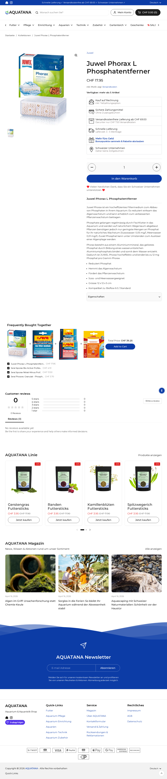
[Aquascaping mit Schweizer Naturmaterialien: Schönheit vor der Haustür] (136, 573)
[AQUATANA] (18, 12)
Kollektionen (24, 35)
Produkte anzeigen (150, 455)
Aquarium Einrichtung (58, 721)
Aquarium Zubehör (57, 737)
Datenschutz (134, 721)
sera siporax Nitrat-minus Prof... (26, 372)
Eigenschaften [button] (96, 296)
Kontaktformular (96, 721)
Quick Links (11, 773)
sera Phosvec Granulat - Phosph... (27, 376)
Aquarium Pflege (55, 716)
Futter (49, 710)
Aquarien (51, 726)
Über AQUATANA (96, 716)
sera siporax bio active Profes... (26, 368)
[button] (147, 12)
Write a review (152, 401)
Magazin (91, 710)
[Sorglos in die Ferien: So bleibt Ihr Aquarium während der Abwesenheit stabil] (83, 573)
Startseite (10, 35)
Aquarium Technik (56, 732)
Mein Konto (124, 12)
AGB (129, 716)
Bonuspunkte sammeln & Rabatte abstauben (120, 141)
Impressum (134, 710)
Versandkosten (109, 87)
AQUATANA (31, 768)
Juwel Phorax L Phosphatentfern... (28, 364)
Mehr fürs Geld (105, 138)
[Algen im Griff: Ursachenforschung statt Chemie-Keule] (30, 573)
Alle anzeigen (153, 548)
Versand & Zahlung (97, 726)
